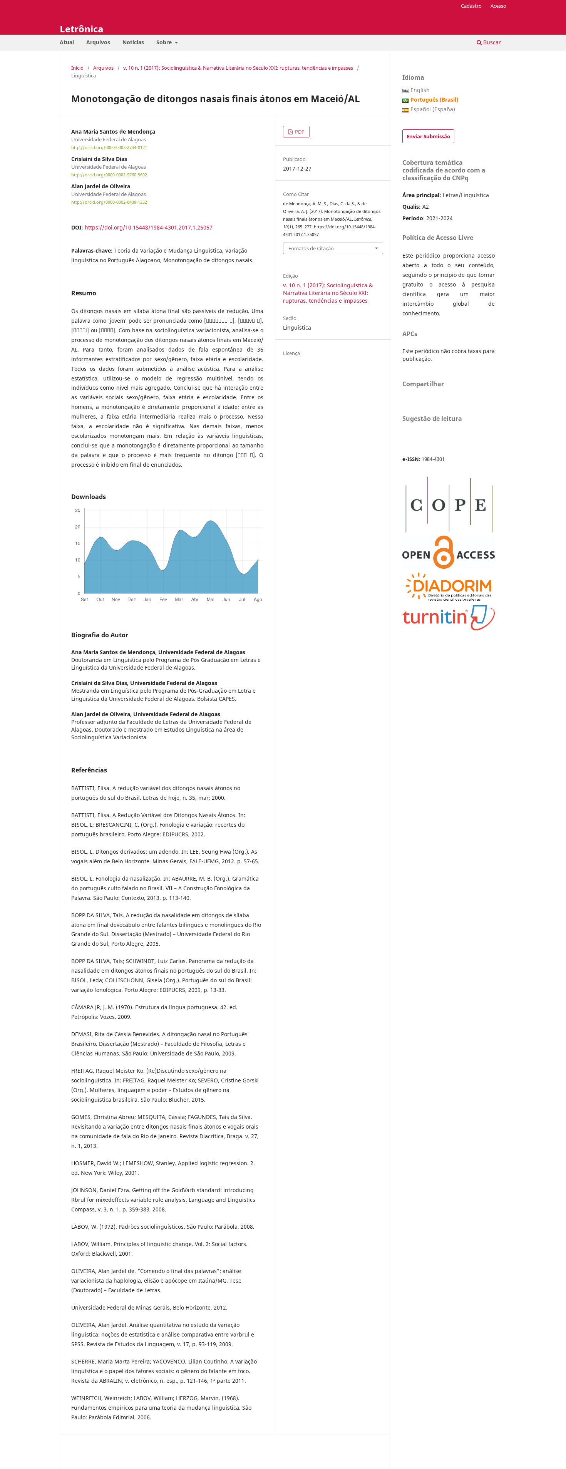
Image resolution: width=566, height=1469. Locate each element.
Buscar (491, 42)
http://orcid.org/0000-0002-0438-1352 (109, 202)
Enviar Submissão (428, 136)
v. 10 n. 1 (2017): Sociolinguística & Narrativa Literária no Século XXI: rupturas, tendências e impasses (238, 67)
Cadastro (471, 5)
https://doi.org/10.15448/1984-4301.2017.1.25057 (149, 227)
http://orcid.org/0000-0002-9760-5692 (109, 175)
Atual (67, 42)
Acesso (498, 5)
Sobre (164, 42)
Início (77, 67)
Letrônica (82, 28)
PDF (299, 131)
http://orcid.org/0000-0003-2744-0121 (109, 147)
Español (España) (432, 109)
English (420, 90)
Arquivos (98, 42)
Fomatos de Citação (311, 248)
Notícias (133, 42)
